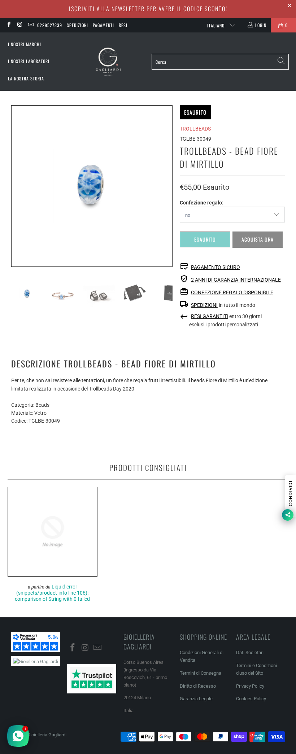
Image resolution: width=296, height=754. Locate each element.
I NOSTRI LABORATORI (28, 61)
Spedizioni (77, 25)
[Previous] (16, 185)
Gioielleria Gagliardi (46, 734)
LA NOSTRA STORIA (26, 78)
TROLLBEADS (195, 129)
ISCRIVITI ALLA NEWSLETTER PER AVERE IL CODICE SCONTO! (148, 8)
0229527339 (49, 25)
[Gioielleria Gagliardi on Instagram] (19, 25)
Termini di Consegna (200, 673)
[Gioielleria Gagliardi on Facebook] (8, 25)
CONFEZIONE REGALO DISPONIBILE (232, 292)
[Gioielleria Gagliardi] (108, 61)
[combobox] (220, 62)
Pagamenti (103, 25)
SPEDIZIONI (204, 305)
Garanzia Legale (196, 698)
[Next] (167, 185)
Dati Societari (250, 652)
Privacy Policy (250, 686)
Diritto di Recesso (198, 686)
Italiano (216, 25)
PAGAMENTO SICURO (215, 267)
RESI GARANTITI (209, 316)
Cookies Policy (251, 698)
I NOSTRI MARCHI (24, 44)
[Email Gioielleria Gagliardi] (30, 25)
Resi (123, 25)
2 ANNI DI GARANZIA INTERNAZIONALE (236, 280)
